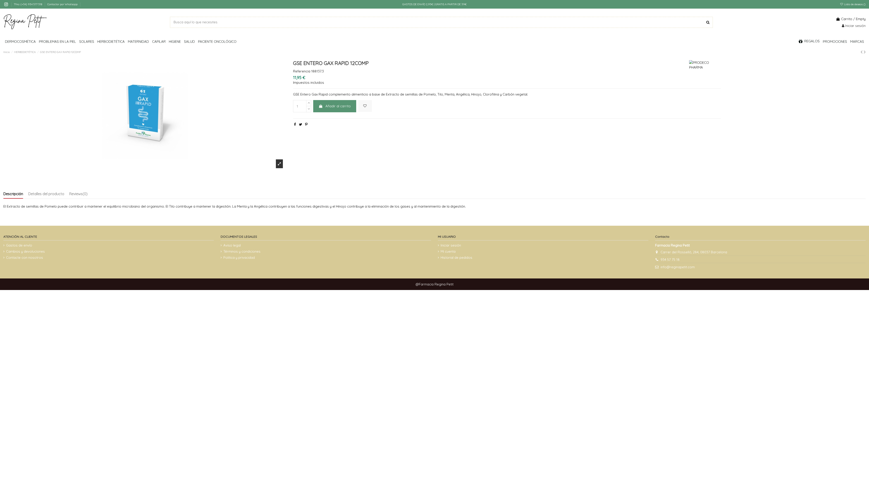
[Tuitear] (300, 124)
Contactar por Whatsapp (62, 4)
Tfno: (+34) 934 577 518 (28, 4)
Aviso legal (232, 245)
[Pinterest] (306, 124)
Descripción (13, 194)
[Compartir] (295, 124)
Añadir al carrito (338, 106)
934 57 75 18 (670, 259)
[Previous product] (862, 51)
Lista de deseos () (854, 4)
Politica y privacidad (239, 257)
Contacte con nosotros (24, 257)
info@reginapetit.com (678, 267)
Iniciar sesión (451, 245)
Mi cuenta (448, 251)
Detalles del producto (46, 194)
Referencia (301, 71)
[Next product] (865, 51)
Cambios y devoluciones (25, 251)
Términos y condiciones (241, 251)
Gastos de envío (19, 245)
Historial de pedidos (456, 257)
